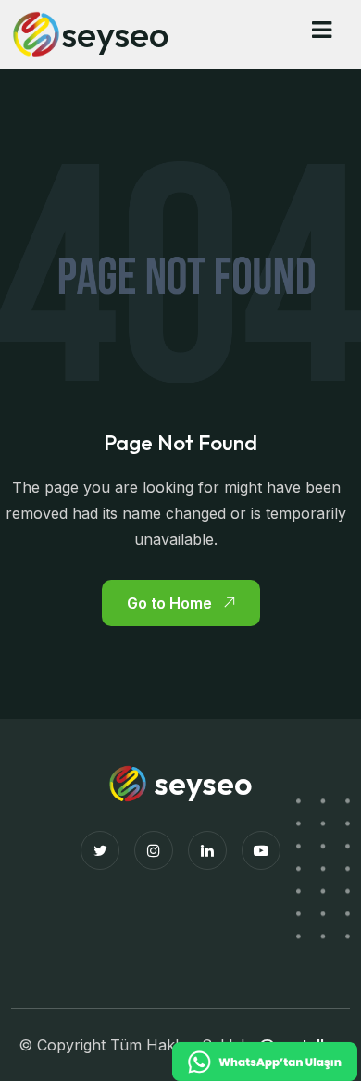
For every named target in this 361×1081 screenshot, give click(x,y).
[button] (321, 30)
